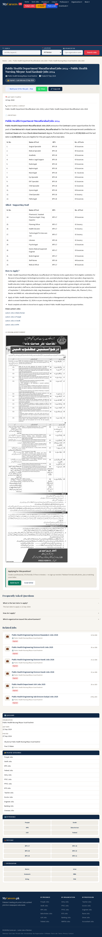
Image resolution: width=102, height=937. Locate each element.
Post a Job (52, 5)
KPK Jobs (7, 766)
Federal (74, 833)
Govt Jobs (35, 2)
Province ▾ (45, 2)
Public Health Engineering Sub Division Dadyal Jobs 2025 (35, 696)
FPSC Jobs (7, 779)
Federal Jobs (8, 770)
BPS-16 (74, 846)
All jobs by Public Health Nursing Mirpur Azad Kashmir (22, 742)
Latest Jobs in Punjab (13, 317)
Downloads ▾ (63, 6)
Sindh (75, 823)
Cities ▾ (54, 2)
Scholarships (28, 934)
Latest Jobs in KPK (12, 325)
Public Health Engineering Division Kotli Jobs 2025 (32, 647)
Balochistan (75, 828)
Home (27, 2)
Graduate (27, 874)
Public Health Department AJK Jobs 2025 (28, 684)
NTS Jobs (7, 788)
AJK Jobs (44, 917)
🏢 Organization (69, 48)
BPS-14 (27, 856)
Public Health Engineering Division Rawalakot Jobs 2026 (35, 635)
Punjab (27, 823)
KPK (27, 828)
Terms (60, 934)
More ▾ (87, 2)
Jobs (10, 61)
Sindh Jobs (8, 761)
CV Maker (42, 5)
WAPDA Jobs (65, 921)
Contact (71, 934)
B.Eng (27, 879)
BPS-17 (27, 846)
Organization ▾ (76, 2)
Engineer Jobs (9, 802)
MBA (74, 874)
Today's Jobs (29, 6)
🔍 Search (6, 48)
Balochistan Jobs (46, 913)
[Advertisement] (51, 26)
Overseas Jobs (9, 810)
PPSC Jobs (8, 784)
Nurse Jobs (86, 913)
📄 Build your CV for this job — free (20, 89)
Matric (27, 869)
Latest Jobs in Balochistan (15, 313)
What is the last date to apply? (15, 603)
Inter (74, 869)
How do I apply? (9, 613)
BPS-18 (27, 851)
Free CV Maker (9, 746)
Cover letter (28, 583)
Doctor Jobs (8, 797)
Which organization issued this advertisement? (22, 619)
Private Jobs (19, 934)
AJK (27, 833)
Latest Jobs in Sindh (12, 321)
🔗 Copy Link (55, 89)
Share (43, 89)
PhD (74, 879)
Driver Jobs (86, 917)
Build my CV (14, 583)
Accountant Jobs (88, 921)
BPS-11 (74, 856)
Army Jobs (7, 775)
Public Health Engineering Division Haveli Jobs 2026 (33, 659)
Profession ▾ (64, 2)
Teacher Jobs (8, 793)
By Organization (38, 934)
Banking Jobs (8, 806)
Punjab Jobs (8, 757)
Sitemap (5, 934)
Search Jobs (92, 52)
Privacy (65, 934)
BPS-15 (74, 851)
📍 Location (46, 48)
